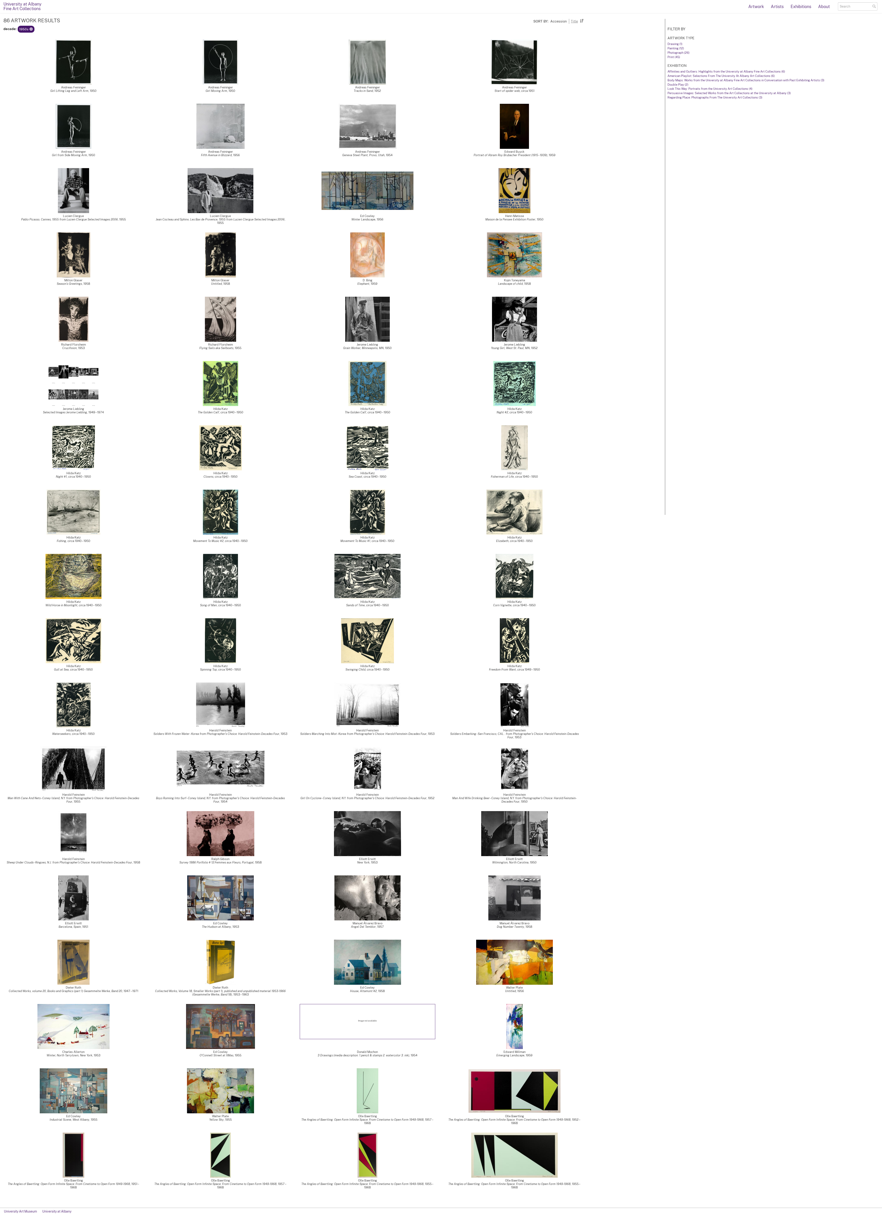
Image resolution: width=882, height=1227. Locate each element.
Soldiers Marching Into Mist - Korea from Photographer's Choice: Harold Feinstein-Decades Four (363, 734)
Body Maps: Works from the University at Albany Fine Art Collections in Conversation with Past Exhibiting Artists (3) (745, 80)
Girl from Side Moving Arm (69, 155)
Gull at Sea (61, 669)
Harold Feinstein (220, 730)
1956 (236, 155)
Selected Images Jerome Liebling (65, 412)
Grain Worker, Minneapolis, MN (363, 348)
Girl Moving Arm (216, 91)
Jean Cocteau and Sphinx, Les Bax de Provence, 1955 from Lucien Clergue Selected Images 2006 (220, 219)
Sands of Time (355, 605)
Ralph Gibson (220, 859)
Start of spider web (507, 91)
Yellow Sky (216, 1119)
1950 (93, 91)
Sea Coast (355, 476)
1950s (24, 29)
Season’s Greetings (69, 283)
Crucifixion (69, 348)
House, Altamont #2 (363, 991)
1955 (122, 219)
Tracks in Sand (363, 91)
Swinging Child (355, 669)
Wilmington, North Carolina (510, 862)
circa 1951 (527, 91)
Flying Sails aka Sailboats (216, 348)
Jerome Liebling (367, 344)
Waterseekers (61, 734)
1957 (380, 926)
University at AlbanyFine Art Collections (22, 6)
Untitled (216, 283)
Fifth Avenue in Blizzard (216, 155)
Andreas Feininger (73, 87)
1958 (86, 283)
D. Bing (367, 280)
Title (574, 21)
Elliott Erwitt (367, 859)
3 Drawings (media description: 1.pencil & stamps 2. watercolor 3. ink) (363, 1055)
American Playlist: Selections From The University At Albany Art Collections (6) (721, 76)
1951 (85, 926)
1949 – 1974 (96, 412)
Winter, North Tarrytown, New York (69, 1055)
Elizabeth (502, 541)
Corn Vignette (502, 605)
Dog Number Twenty (510, 926)
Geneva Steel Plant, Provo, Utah (363, 155)
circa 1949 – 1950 (528, 669)
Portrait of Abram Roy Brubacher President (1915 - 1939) (510, 155)
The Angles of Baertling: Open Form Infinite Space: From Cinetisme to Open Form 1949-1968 (362, 1119)
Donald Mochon (367, 1052)
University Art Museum (20, 1211)
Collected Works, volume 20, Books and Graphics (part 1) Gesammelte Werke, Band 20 (65, 991)
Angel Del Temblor (363, 926)
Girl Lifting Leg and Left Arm (69, 91)
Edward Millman (514, 1052)
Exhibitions (801, 6)
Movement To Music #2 (208, 541)
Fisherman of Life (502, 476)
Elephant (363, 283)
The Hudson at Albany (216, 926)
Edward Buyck (514, 151)
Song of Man (208, 605)
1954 (389, 155)
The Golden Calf (208, 412)
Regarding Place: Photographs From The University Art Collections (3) (714, 97)
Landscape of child (510, 283)
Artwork (756, 6)
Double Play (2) (677, 84)
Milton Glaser (73, 280)
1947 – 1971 (131, 991)
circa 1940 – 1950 (231, 412)
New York (363, 862)
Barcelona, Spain (70, 926)
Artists (777, 6)
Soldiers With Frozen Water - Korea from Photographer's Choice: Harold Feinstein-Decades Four (216, 734)
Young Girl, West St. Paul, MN (510, 348)
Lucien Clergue (73, 216)
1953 (81, 348)
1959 (552, 155)
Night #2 (502, 412)
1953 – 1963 (241, 994)
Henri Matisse (514, 216)
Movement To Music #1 (355, 541)
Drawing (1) (674, 44)
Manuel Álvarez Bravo (367, 923)
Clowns (208, 476)
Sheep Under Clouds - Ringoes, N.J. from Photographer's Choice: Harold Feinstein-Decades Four (69, 862)
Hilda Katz (220, 409)
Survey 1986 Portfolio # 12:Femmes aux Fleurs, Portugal (216, 862)
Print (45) (673, 57)
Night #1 (61, 476)
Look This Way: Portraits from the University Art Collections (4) (709, 88)
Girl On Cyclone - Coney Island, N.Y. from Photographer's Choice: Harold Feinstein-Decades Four (363, 798)
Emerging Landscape (510, 1055)
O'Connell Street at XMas (216, 1055)
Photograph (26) (678, 52)
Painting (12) (675, 48)
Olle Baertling (367, 1116)
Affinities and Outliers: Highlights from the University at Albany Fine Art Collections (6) (726, 71)
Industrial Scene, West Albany (69, 1119)
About (824, 6)
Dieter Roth (73, 987)
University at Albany (56, 1211)
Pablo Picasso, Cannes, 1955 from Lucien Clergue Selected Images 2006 (69, 219)
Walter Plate (514, 987)
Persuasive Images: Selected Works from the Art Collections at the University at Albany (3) (729, 93)
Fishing (61, 541)
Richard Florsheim (73, 344)
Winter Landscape (363, 219)
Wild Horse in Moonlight (61, 605)
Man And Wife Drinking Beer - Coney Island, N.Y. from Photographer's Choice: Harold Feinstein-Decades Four (514, 799)
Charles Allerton (73, 1052)
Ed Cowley (367, 216)
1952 (377, 91)
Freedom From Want (502, 669)
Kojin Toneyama (514, 280)
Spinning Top (208, 669)
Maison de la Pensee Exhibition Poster (510, 219)
